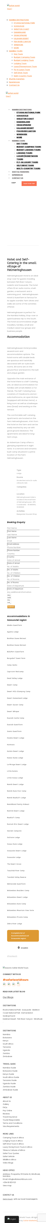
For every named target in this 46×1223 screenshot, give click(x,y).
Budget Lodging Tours (24, 60)
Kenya (5, 1040)
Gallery (6, 1104)
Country (10, 553)
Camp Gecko (12, 665)
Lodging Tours (20, 63)
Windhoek (38, 1019)
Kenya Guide (8, 1074)
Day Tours (18, 54)
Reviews (6, 1114)
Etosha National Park (12, 1010)
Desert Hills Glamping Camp (18, 691)
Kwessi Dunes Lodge (15, 758)
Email (9, 541)
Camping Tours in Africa (13, 1137)
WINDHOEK (18, 44)
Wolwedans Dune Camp (16, 904)
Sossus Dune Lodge (14, 844)
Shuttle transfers (16, 79)
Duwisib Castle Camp (15, 718)
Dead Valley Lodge (14, 678)
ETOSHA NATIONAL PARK (24, 23)
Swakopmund (9, 1016)
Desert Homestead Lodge (17, 698)
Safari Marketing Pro (32, 1220)
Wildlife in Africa (9, 1159)
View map (7, 1185)
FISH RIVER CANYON (22, 41)
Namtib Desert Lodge (15, 811)
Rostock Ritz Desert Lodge (18, 824)
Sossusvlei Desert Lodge (16, 851)
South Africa (8, 1044)
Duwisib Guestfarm (15, 725)
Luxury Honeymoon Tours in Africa (17, 1147)
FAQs (5, 1107)
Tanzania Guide (10, 1080)
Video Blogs (8, 1163)
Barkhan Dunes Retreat (16, 638)
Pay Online (7, 1110)
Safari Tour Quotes (11, 1153)
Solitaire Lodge (13, 837)
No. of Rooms (13, 579)
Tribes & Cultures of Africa (14, 1150)
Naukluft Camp (13, 817)
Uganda (6, 1050)
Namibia (6, 1034)
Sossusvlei (26, 1010)
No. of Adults (13, 566)
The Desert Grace (14, 864)
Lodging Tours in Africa (13, 1141)
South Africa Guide (11, 1077)
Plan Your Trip (29, 184)
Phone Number (14, 547)
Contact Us (14, 85)
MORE (16, 47)
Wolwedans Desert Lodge (17, 897)
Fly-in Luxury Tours (22, 69)
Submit (11, 607)
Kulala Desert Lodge (15, 751)
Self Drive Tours (21, 72)
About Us (7, 1101)
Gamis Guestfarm (14, 731)
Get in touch (8, 1199)
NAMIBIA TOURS (15, 51)
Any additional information (19, 592)
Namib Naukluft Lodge (16, 798)
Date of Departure (15, 585)
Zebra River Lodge (14, 924)
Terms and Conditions (12, 1123)
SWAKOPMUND (20, 35)
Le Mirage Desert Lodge (16, 764)
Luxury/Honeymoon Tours (25, 66)
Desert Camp (12, 685)
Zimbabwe (7, 1056)
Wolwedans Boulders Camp (18, 890)
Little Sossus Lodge (15, 778)
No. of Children (13, 573)
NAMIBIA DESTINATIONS (19, 20)
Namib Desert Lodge (15, 784)
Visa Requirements (11, 1126)
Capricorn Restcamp (15, 671)
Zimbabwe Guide (10, 1090)
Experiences (14, 82)
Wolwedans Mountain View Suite (20, 910)
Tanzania (7, 1047)
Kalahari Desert (9, 1019)
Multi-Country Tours (23, 76)
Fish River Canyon (25, 1019)
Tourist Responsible (11, 1120)
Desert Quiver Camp (15, 705)
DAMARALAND (20, 32)
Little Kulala (12, 771)
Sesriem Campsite (14, 831)
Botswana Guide (10, 1071)
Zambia (6, 1053)
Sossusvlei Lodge (14, 857)
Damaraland (27, 1013)
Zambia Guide (9, 1086)
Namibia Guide (9, 1068)
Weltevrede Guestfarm (16, 884)
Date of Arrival (13, 560)
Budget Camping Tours (24, 57)
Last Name (12, 534)
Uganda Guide (9, 1083)
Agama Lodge (13, 632)
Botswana (7, 1037)
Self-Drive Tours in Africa (13, 1144)
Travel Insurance (10, 1117)
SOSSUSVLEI (19, 26)
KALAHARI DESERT (21, 38)
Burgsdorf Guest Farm (16, 658)
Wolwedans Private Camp (17, 917)
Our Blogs (8, 997)
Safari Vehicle (8, 1156)
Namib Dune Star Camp (16, 791)
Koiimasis (11, 745)
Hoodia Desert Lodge (15, 738)
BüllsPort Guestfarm (15, 652)
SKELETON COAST (21, 29)
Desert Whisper (13, 711)
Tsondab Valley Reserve (16, 877)
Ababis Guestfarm (14, 625)
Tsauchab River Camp (16, 871)
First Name (12, 528)
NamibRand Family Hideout (18, 804)
